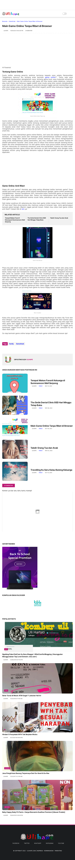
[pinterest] (15, 349)
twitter (26, 843)
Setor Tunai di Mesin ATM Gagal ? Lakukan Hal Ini (21, 696)
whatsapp (37, 843)
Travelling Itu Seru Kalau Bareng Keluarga (51, 470)
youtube (61, 843)
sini (23, 209)
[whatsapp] (11, 349)
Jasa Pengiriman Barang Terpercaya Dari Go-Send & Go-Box (25, 773)
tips (6, 690)
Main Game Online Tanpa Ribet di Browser (52, 426)
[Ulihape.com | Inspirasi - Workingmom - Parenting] (11, 15)
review (7, 807)
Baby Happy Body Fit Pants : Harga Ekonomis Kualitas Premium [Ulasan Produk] (33, 812)
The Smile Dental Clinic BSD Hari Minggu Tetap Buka (37, 219)
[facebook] (4, 349)
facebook (15, 843)
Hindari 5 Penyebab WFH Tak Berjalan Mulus (19, 734)
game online (50, 77)
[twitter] (8, 349)
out (6, 649)
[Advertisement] (37, 51)
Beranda (4, 21)
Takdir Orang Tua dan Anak (59, 218)
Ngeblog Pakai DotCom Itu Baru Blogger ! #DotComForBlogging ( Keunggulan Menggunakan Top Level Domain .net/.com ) (32, 655)
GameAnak (12, 21)
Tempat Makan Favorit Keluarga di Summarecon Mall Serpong (15, 220)
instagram (49, 843)
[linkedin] (19, 349)
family (11, 344)
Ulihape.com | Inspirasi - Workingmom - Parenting (44, 850)
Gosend (7, 768)
